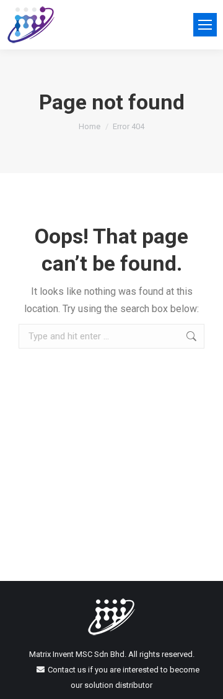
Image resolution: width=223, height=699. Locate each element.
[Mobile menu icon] (205, 24)
